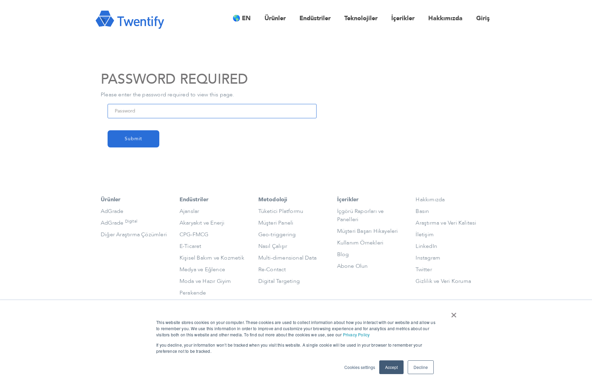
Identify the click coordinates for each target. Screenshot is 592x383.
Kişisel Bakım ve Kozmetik (212, 258)
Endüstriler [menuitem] (315, 18)
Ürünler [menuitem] (275, 18)
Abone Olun (352, 266)
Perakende (193, 293)
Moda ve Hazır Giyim (205, 281)
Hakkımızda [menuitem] (445, 18)
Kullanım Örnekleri (360, 243)
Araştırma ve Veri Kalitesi (446, 223)
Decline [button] (421, 367)
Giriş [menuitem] (483, 18)
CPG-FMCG (194, 234)
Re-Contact (272, 269)
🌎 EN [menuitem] (242, 18)
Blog (343, 254)
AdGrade (112, 211)
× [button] (454, 313)
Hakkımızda (430, 199)
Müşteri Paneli (276, 223)
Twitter (424, 269)
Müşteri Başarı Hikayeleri (367, 231)
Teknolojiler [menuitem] (361, 18)
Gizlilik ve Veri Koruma (443, 281)
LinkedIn (426, 246)
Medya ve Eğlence (202, 269)
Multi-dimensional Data (287, 258)
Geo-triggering (277, 234)
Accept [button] (391, 367)
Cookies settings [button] (359, 367)
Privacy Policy (356, 334)
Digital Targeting (279, 281)
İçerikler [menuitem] (403, 18)
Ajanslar (189, 211)
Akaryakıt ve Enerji (202, 223)
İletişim (425, 234)
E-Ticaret (190, 246)
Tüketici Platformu (281, 211)
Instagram (428, 258)
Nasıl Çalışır (272, 246)
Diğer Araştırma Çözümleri (134, 234)
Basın (422, 211)
